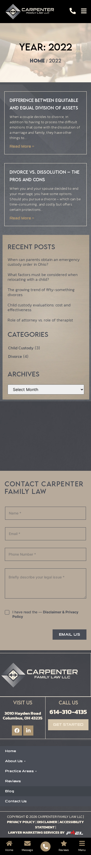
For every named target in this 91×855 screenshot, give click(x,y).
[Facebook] (17, 731)
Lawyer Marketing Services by (36, 832)
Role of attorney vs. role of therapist (40, 320)
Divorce (15, 356)
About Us (13, 761)
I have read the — (45, 614)
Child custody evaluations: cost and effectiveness (39, 307)
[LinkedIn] (28, 731)
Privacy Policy (21, 822)
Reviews (13, 781)
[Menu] (82, 843)
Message (27, 850)
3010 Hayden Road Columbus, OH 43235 (22, 715)
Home (37, 60)
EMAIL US (69, 634)
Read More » (22, 146)
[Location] (64, 843)
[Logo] (31, 11)
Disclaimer (47, 822)
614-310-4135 (68, 711)
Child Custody (21, 348)
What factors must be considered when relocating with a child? (43, 277)
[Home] (9, 843)
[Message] (27, 843)
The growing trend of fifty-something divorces (41, 292)
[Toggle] (84, 11)
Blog (9, 791)
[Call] (73, 11)
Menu (82, 850)
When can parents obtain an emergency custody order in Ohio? (44, 261)
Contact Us (16, 801)
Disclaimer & (53, 612)
